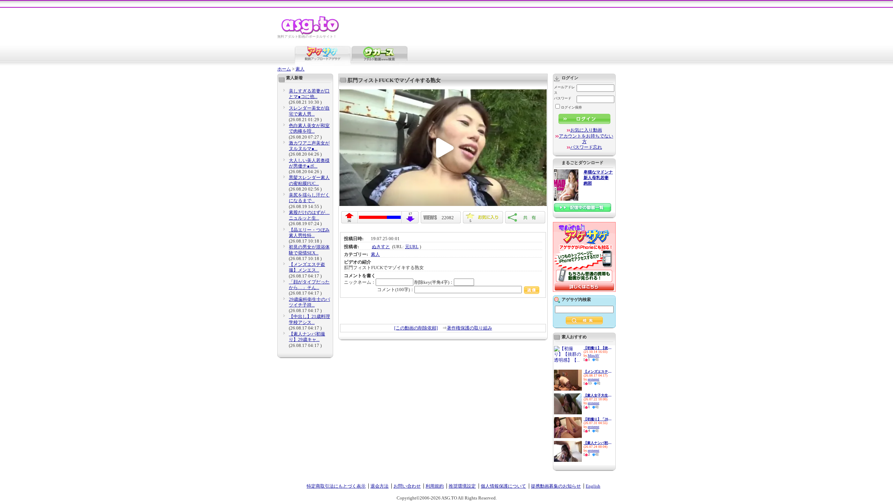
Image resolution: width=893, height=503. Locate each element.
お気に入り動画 (586, 130)
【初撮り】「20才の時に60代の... (597, 419)
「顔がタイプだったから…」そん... (309, 284)
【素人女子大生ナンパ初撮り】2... (597, 395)
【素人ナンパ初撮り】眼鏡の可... (597, 443)
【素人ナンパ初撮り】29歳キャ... (307, 336)
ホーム (284, 69)
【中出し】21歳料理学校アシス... (309, 319)
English (593, 486)
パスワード (562, 98)
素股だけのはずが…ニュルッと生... (309, 215)
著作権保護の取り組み (469, 328)
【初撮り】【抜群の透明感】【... (597, 348)
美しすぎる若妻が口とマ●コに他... (309, 93)
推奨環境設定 (462, 486)
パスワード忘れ (586, 147)
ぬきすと (381, 246)
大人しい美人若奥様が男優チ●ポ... (309, 163)
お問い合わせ (407, 486)
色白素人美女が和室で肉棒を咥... (309, 128)
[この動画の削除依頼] (416, 328)
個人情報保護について (503, 486)
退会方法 (379, 486)
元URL (412, 246)
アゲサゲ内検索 (576, 299)
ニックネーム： (360, 282)
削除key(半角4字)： (434, 282)
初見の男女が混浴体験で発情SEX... (309, 249)
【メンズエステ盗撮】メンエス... (307, 267)
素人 (300, 69)
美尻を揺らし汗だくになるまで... (309, 197)
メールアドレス (564, 90)
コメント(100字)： (395, 289)
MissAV (593, 355)
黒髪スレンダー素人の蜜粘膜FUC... (309, 180)
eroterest (593, 379)
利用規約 (435, 486)
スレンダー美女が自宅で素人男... (309, 110)
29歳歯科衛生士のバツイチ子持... (309, 302)
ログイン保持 (571, 107)
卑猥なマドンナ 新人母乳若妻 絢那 (598, 178)
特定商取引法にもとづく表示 (336, 486)
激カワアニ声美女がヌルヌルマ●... (309, 145)
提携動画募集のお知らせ (556, 486)
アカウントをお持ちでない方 (586, 138)
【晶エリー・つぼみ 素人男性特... (309, 232)
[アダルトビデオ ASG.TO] (310, 33)
